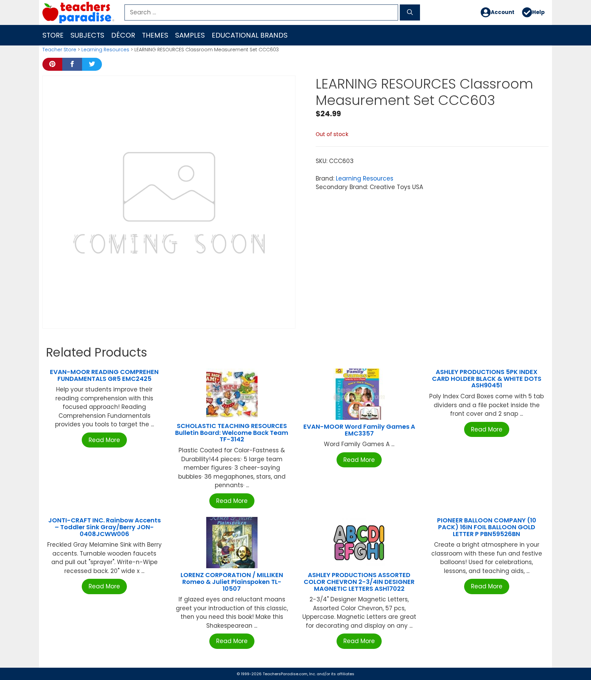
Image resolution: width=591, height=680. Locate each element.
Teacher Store (59, 49)
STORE (53, 35)
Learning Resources (105, 49)
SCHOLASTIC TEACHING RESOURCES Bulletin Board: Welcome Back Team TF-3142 (231, 433)
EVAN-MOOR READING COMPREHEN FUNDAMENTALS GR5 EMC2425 (104, 375)
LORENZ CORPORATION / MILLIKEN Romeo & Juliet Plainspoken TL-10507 (232, 582)
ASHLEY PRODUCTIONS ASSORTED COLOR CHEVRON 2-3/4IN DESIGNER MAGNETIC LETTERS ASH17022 (359, 582)
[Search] (410, 12)
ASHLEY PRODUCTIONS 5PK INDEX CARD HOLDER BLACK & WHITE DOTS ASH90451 (486, 379)
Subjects (87, 35)
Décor (123, 35)
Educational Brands (250, 35)
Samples (190, 35)
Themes (155, 35)
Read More (104, 440)
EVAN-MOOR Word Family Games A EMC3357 (359, 430)
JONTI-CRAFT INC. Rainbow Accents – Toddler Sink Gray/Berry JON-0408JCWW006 (104, 527)
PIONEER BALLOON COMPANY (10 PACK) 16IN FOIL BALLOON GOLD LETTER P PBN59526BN (486, 527)
